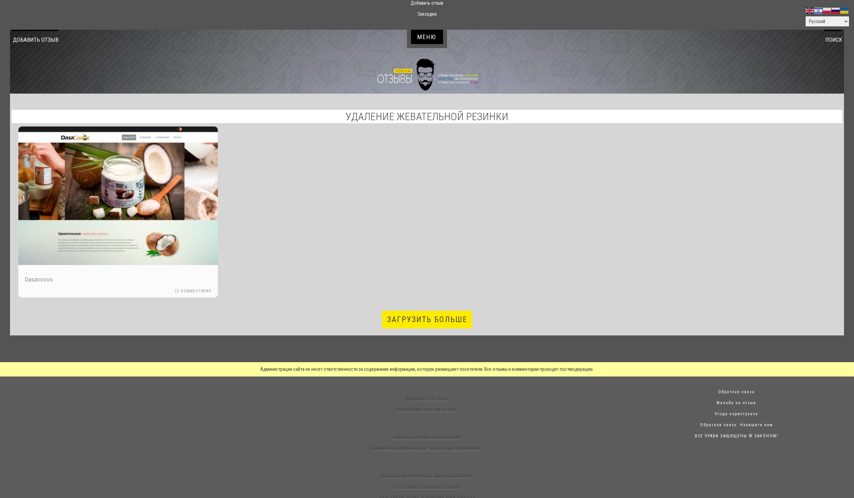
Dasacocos (39, 279)
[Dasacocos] (118, 196)
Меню (426, 37)
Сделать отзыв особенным (427, 437)
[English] (810, 10)
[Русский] (836, 10)
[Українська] (844, 10)
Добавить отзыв (35, 39)
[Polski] (827, 10)
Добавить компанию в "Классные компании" (427, 448)
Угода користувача (736, 414)
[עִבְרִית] (818, 10)
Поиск (833, 39)
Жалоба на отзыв (736, 403)
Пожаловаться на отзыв (427, 409)
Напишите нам (756, 425)
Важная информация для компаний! (427, 476)
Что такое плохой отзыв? (427, 487)
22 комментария (193, 291)
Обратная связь (736, 392)
